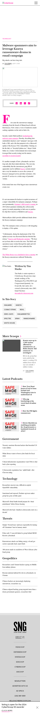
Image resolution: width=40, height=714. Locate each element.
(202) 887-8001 (20, 696)
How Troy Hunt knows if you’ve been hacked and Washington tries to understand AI (28, 390)
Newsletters (20, 681)
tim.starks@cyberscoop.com (24, 293)
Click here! (7, 710)
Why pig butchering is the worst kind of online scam (28, 402)
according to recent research (11, 155)
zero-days (8, 314)
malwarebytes (23, 314)
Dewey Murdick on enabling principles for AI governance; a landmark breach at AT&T (29, 427)
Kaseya (22, 169)
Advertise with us (20, 686)
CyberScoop (20, 667)
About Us (20, 637)
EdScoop (20, 662)
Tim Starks (8, 63)
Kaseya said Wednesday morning (19, 239)
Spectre (30, 212)
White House (9, 323)
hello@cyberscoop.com (20, 701)
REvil (22, 309)
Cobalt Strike (10, 309)
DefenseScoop (20, 652)
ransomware (29, 318)
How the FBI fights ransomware (29, 412)
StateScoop (20, 657)
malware (8, 305)
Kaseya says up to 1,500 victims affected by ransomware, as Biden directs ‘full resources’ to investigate (30, 346)
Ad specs (20, 691)
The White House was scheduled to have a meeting (18, 254)
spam (17, 318)
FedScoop (20, 647)
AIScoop (20, 672)
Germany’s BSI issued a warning (25, 204)
